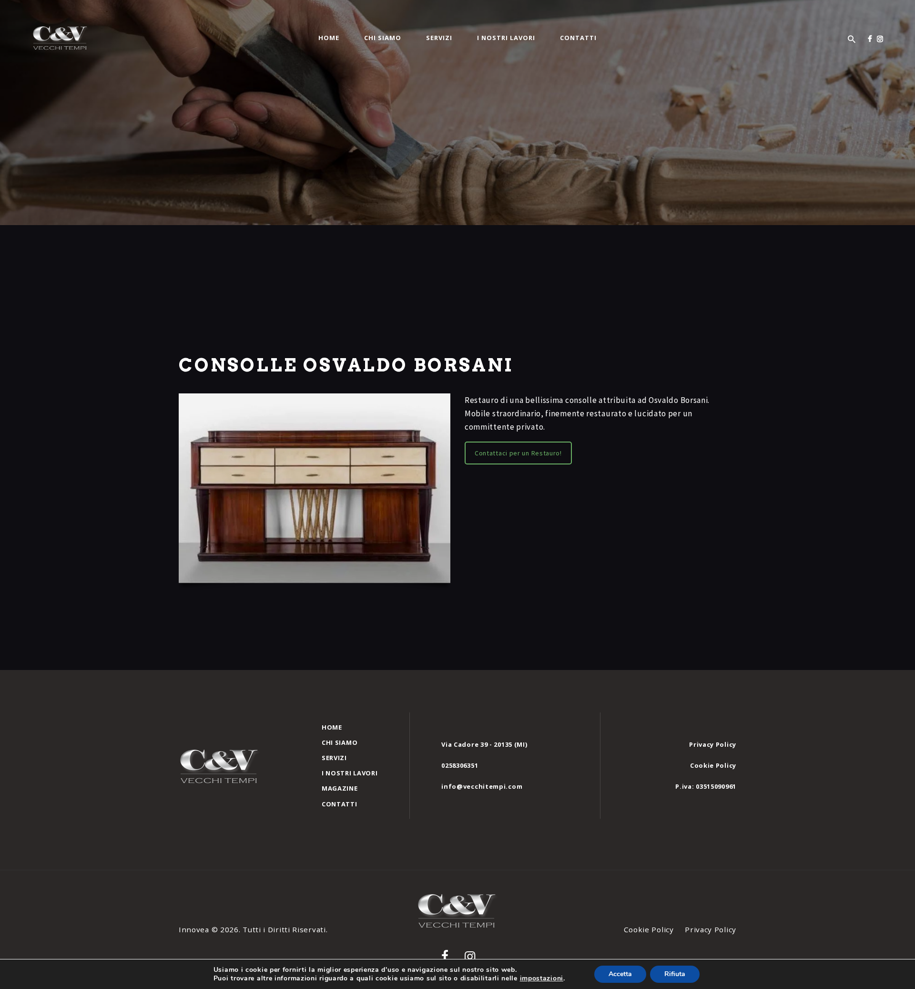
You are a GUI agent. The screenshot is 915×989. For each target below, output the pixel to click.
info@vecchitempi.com (481, 786)
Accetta (620, 974)
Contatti (339, 804)
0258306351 (459, 765)
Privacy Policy (712, 744)
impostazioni (541, 978)
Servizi (334, 757)
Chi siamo (339, 742)
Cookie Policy (713, 765)
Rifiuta (674, 974)
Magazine (340, 788)
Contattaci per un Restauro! (518, 453)
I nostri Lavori (350, 773)
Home (332, 727)
